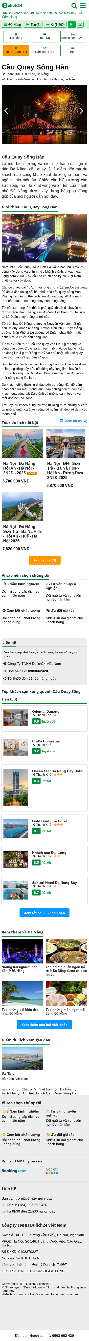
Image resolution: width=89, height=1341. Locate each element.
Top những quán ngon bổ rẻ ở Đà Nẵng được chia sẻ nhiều (66, 970)
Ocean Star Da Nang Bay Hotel (57, 771)
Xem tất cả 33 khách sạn (44, 913)
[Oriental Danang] (15, 718)
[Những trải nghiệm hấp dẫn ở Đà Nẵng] (22, 951)
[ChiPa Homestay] (15, 747)
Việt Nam (46, 1089)
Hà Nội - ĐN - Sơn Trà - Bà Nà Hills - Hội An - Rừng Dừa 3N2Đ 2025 (65, 470)
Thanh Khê (8, 1093)
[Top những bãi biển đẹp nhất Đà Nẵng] (22, 993)
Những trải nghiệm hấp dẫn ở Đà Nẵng (19, 969)
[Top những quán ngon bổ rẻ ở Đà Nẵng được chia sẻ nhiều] (66, 951)
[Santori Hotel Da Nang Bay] (15, 890)
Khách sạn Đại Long (49, 853)
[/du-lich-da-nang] (22, 1058)
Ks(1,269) (58, 25)
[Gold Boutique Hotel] (15, 828)
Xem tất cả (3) (75, 421)
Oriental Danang (46, 711)
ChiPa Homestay (46, 741)
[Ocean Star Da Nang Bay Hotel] (15, 788)
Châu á (27, 1089)
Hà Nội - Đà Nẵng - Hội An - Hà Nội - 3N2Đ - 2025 (20, 468)
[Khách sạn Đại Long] (15, 859)
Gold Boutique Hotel (49, 821)
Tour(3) (36, 25)
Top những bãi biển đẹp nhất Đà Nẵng (20, 1011)
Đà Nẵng (14, 25)
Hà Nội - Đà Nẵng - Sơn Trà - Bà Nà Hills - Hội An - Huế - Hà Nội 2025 (22, 533)
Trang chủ (7, 1089)
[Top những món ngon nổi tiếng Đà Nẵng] (66, 993)
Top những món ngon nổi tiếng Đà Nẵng (65, 1011)
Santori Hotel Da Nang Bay (54, 883)
